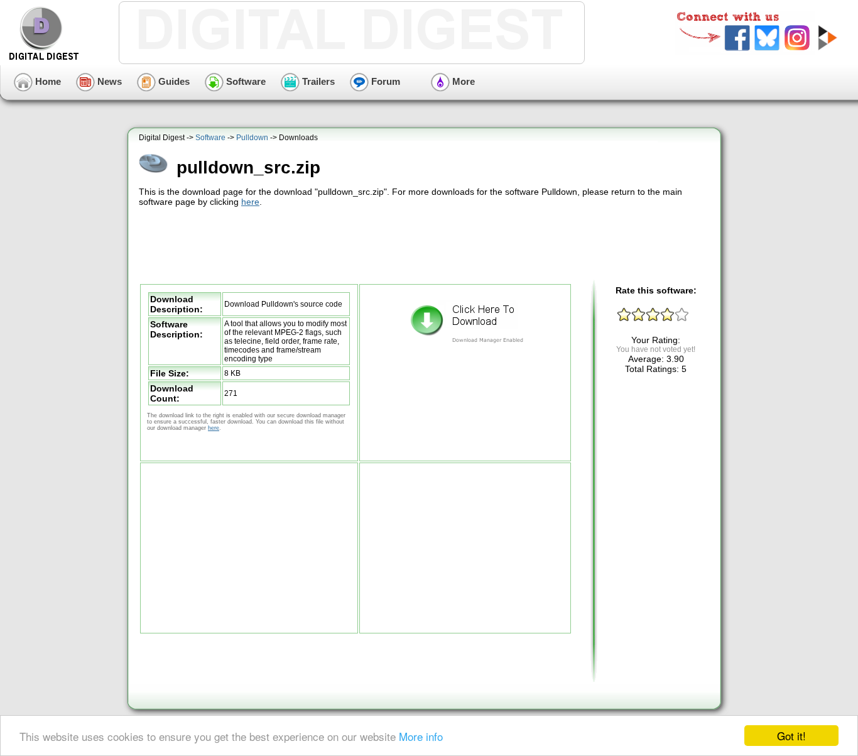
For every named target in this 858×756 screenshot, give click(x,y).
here (250, 202)
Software (245, 81)
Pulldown (252, 137)
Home (47, 81)
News (108, 81)
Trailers (317, 81)
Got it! (791, 735)
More (462, 81)
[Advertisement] (425, 244)
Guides (173, 81)
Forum (384, 81)
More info (421, 736)
